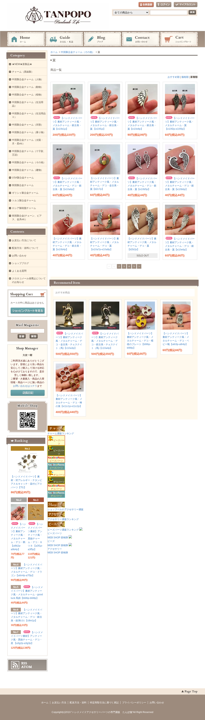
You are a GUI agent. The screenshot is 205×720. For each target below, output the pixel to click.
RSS (24, 663)
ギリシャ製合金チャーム (25, 192)
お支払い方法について (24, 240)
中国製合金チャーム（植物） (27, 94)
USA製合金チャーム (23, 177)
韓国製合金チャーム (23, 185)
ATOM (26, 667)
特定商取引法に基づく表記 (104, 702)
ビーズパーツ (56, 461)
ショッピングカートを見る (27, 311)
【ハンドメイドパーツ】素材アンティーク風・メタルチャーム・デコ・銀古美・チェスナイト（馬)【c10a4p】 (105, 340)
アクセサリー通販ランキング (63, 519)
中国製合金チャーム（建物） (27, 170)
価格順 (185, 77)
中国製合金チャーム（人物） (27, 79)
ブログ (102, 39)
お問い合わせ (141, 39)
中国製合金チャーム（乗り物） (29, 132)
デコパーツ (56, 489)
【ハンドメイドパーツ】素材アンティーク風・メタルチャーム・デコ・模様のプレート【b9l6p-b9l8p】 (140, 340)
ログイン (164, 4)
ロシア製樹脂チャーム (24, 208)
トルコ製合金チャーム (24, 200)
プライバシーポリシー (134, 702)
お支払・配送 (64, 39)
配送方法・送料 (78, 702)
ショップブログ (20, 263)
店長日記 (27, 393)
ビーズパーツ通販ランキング (63, 529)
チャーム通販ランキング (60, 433)
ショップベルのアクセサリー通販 (65, 509)
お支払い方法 (59, 702)
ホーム (26, 39)
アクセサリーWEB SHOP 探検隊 (57, 551)
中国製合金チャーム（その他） (77, 52)
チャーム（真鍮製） (23, 71)
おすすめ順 (174, 77)
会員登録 (146, 4)
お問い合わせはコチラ (25, 386)
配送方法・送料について (25, 248)
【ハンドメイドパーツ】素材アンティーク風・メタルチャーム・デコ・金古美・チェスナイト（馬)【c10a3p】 (69, 340)
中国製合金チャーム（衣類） (27, 124)
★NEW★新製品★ (22, 64)
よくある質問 (19, 270)
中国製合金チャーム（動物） (27, 87)
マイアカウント (186, 4)
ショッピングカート (179, 39)
